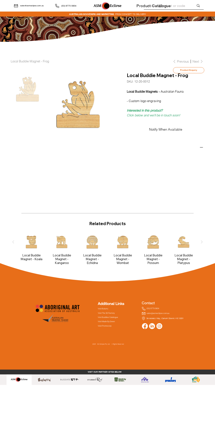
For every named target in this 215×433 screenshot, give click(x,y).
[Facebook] (145, 326)
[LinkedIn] (152, 326)
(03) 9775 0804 (68, 5)
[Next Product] (201, 241)
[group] (107, 249)
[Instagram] (159, 326)
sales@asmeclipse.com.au (32, 5)
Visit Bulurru (103, 308)
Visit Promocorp (104, 325)
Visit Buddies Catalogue (108, 317)
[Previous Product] (13, 241)
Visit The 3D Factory (106, 313)
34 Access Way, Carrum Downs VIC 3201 (165, 318)
